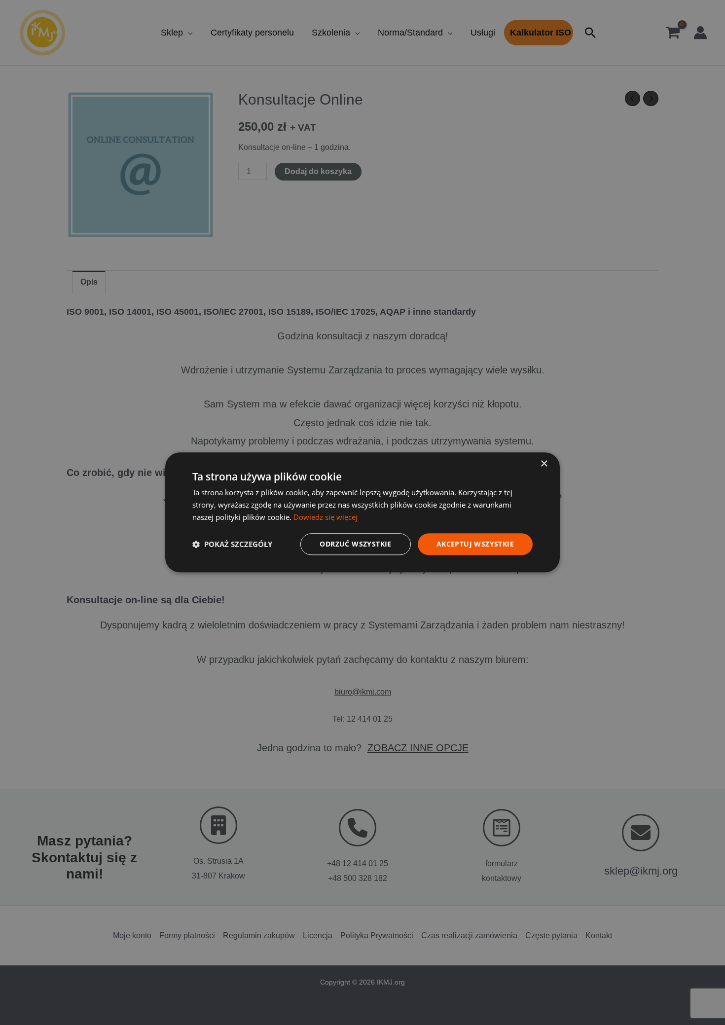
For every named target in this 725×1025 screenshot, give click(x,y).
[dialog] (362, 512)
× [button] (543, 464)
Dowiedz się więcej (325, 517)
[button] (232, 544)
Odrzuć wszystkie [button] (355, 544)
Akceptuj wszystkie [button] (475, 544)
